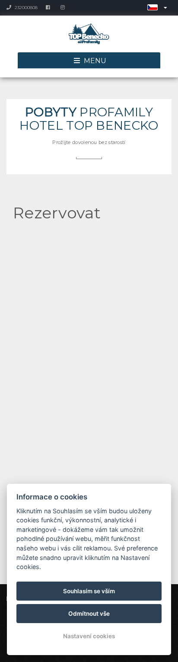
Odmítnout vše (89, 613)
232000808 (25, 7)
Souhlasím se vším (89, 591)
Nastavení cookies (89, 636)
